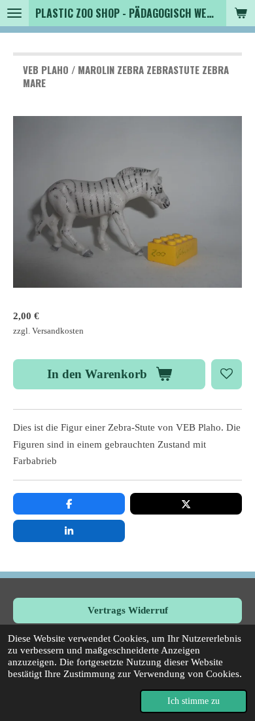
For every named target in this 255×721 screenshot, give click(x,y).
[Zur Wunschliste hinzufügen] (226, 374)
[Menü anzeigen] (14, 13)
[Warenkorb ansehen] (240, 13)
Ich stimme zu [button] (193, 701)
